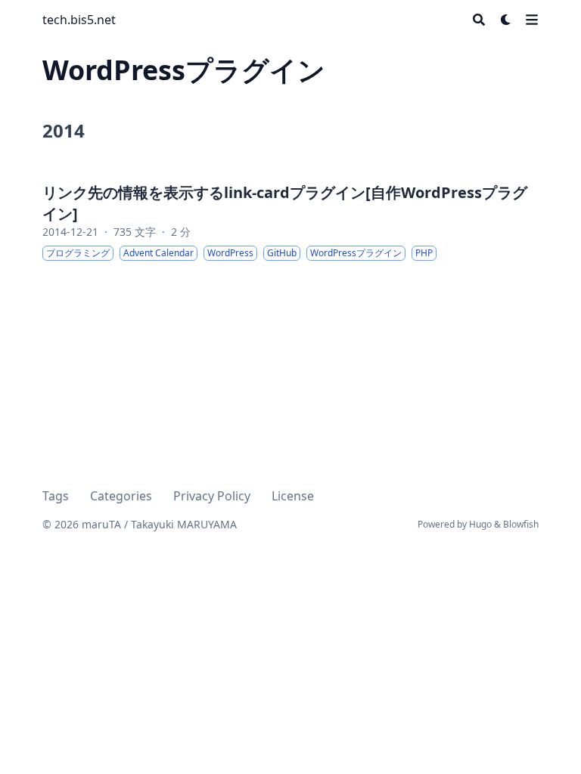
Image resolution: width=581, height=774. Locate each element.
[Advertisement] (290, 638)
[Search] (479, 20)
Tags (55, 496)
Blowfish (521, 524)
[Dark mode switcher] (506, 20)
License (293, 496)
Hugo (480, 524)
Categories (121, 496)
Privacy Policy (211, 496)
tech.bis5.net (79, 19)
